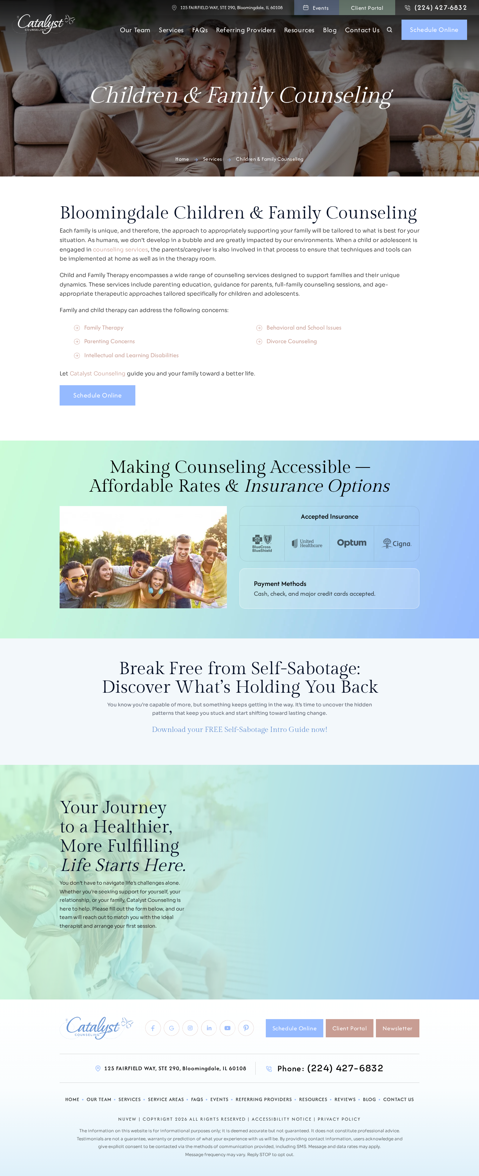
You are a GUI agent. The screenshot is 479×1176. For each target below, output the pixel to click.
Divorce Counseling (292, 341)
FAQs (200, 30)
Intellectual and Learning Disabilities (131, 355)
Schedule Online (434, 29)
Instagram (190, 1028)
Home (72, 1099)
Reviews (345, 1099)
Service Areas (166, 1099)
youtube (227, 1028)
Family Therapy (103, 327)
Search (389, 30)
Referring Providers (245, 30)
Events (321, 8)
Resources (299, 30)
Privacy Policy (339, 1119)
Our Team (135, 30)
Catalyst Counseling (98, 373)
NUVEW (127, 1119)
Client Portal (367, 8)
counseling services (120, 249)
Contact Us (362, 30)
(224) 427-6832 (440, 7)
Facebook (153, 1028)
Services (171, 30)
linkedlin (209, 1028)
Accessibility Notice (282, 1119)
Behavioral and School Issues (304, 327)
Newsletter (398, 1028)
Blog (330, 30)
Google (172, 1028)
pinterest (246, 1028)
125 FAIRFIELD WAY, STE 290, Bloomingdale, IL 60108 (231, 7)
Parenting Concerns (109, 341)
